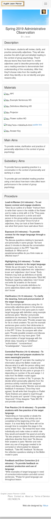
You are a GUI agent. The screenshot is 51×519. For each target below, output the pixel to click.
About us (29, 496)
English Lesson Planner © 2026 (13, 493)
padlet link (37, 124)
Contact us (19, 496)
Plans (10, 496)
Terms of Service (42, 496)
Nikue (45, 505)
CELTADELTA (14, 499)
